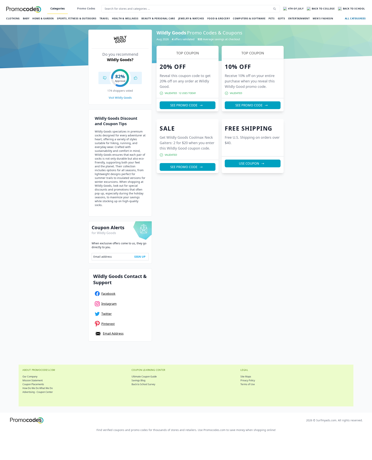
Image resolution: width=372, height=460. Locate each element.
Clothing (13, 18)
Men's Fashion (323, 18)
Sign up (140, 256)
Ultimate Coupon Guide (144, 376)
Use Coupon (249, 163)
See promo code (183, 105)
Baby (26, 18)
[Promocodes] (23, 9)
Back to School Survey (143, 384)
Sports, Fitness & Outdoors (76, 18)
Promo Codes (86, 8)
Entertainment (299, 18)
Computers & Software (249, 18)
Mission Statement (32, 380)
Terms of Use (247, 384)
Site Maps (245, 376)
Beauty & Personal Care (158, 18)
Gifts (281, 18)
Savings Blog (138, 380)
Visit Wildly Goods (120, 97)
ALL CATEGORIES (355, 18)
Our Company (29, 376)
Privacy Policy (247, 380)
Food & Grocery (218, 18)
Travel (104, 18)
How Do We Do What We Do (37, 388)
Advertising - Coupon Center (37, 392)
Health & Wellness (125, 18)
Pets (272, 18)
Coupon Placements (33, 384)
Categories (57, 8)
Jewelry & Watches (191, 18)
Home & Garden (43, 18)
